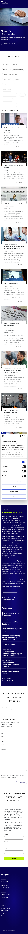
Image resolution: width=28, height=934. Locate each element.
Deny (14, 496)
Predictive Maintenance (7, 679)
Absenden (22, 782)
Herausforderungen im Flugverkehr (12, 630)
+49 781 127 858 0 (7, 894)
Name (2, 733)
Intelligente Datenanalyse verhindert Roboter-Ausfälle (11, 663)
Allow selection (14, 491)
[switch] (24, 466)
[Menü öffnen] (18, 2)
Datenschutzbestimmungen (8, 777)
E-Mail (2, 741)
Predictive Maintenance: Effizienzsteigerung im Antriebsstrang (12, 653)
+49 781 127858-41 (8, 724)
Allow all (14, 486)
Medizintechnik (8, 645)
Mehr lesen (19, 146)
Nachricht (3, 749)
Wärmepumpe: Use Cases (10, 672)
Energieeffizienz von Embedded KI (11, 614)
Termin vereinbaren (11, 591)
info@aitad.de (5, 897)
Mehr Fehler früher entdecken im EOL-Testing (10, 622)
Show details (20, 482)
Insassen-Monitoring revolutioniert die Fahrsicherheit (11, 638)
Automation (7, 608)
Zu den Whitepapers (9, 43)
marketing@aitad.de (6, 726)
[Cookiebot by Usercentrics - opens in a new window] (20, 436)
